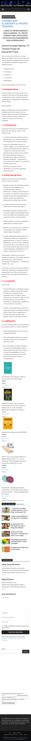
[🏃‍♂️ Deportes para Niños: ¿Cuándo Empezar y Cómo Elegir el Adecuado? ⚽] (6, 510)
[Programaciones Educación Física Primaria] (6, 549)
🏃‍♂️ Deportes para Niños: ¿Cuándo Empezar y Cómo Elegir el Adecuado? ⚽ (19, 510)
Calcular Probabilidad (8, 703)
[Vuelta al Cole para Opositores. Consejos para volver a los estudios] (6, 534)
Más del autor (20, 504)
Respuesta (4, 574)
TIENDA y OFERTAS (16, 733)
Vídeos (25, 734)
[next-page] (5, 555)
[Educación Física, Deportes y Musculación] (15, 3)
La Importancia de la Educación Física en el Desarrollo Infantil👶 (18, 526)
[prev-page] (3, 555)
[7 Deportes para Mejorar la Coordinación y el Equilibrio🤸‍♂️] (6, 518)
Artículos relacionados (9, 504)
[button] (2, 9)
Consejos (21, 734)
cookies (12, 739)
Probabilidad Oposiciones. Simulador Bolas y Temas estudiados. (19, 541)
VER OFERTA (5, 385)
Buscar (3, 649)
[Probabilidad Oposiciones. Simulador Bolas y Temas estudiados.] (6, 541)
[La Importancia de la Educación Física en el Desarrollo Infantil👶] (6, 526)
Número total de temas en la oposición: (12, 693)
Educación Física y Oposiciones (13, 13)
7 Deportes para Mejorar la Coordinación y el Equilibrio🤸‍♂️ (19, 518)
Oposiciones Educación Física (10, 734)
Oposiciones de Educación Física (8, 17)
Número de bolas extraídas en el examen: (13, 699)
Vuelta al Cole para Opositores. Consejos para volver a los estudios (19, 533)
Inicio (3, 13)
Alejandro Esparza (8, 579)
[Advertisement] (15, 672)
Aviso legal (20, 737)
